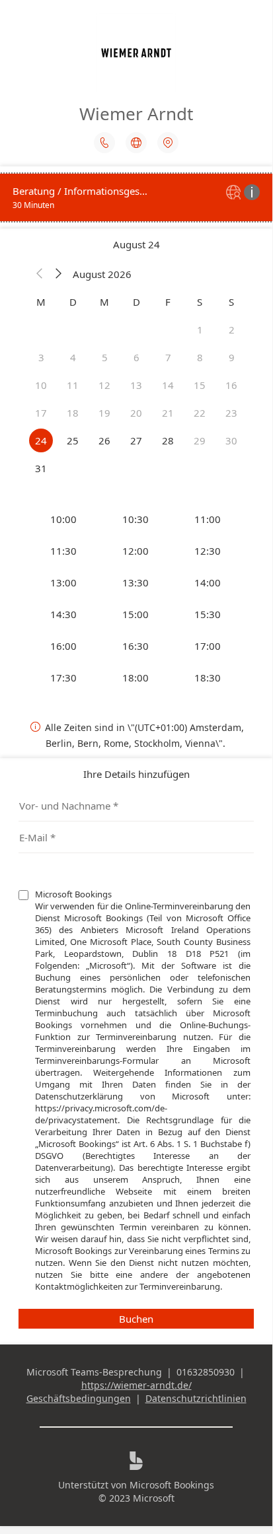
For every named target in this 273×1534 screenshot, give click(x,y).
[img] (235, 193)
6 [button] (136, 357)
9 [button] (232, 357)
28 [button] (168, 440)
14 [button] (168, 385)
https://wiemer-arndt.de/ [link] (136, 1385)
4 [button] (73, 357)
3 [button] (41, 357)
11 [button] (73, 385)
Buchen (136, 1318)
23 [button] (231, 412)
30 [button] (231, 440)
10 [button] (41, 385)
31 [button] (41, 468)
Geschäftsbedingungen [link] (78, 1398)
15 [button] (200, 385)
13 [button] (136, 385)
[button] (39, 274)
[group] (136, 598)
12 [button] (104, 385)
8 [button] (200, 357)
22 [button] (200, 412)
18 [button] (73, 412)
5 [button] (105, 357)
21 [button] (168, 412)
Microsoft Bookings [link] (172, 1485)
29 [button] (200, 440)
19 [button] (104, 412)
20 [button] (136, 412)
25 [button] (73, 440)
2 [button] (232, 329)
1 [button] (200, 329)
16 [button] (231, 385)
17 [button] (41, 412)
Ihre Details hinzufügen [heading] (136, 774)
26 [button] (104, 440)
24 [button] (41, 440)
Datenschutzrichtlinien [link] (196, 1398)
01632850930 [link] (205, 1372)
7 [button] (168, 357)
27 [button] (136, 440)
